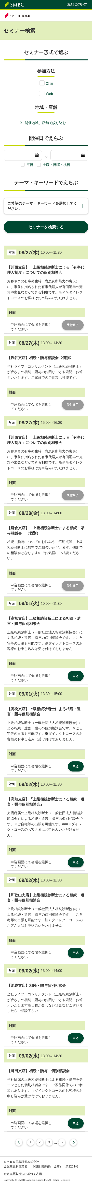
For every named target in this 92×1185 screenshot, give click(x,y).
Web (49, 94)
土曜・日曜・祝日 (56, 165)
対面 (49, 83)
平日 (29, 165)
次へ (73, 1142)
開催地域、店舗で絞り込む (45, 123)
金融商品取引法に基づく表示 (23, 1174)
